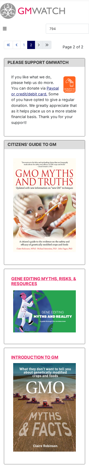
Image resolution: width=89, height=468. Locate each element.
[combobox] (67, 28)
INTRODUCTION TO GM (34, 357)
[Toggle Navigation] (5, 28)
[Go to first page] (8, 45)
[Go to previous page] (17, 45)
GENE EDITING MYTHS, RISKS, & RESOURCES (43, 281)
